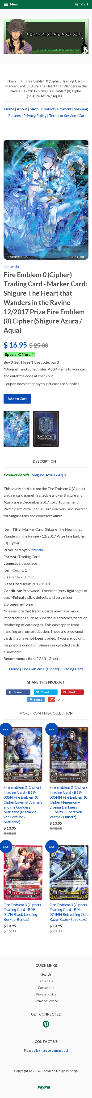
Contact (47, 109)
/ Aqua (61, 475)
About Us (46, 981)
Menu (14, 4)
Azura (50, 475)
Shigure (38, 475)
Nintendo (11, 266)
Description (44, 461)
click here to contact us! (51, 1050)
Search (46, 974)
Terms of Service (62, 115)
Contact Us (46, 988)
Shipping (81, 109)
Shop (34, 109)
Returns (14, 115)
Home (12, 81)
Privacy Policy (34, 115)
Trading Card (72, 669)
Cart (84, 4)
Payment (64, 109)
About (22, 109)
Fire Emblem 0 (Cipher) (40, 669)
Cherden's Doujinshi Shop (59, 1071)
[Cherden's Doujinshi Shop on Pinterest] (46, 1026)
